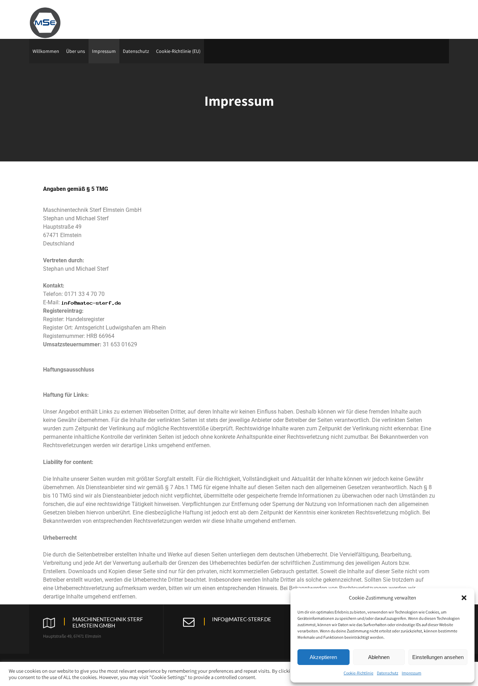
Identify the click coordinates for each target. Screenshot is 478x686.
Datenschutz (387, 672)
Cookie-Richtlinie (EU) (178, 51)
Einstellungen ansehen (438, 657)
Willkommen (46, 51)
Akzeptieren (323, 657)
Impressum (411, 672)
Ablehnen (378, 657)
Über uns (75, 51)
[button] (464, 597)
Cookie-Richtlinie (358, 672)
